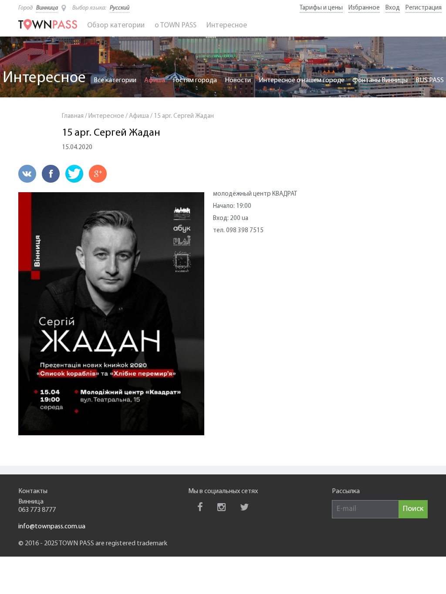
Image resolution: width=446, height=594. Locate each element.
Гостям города (195, 80)
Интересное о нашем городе (302, 80)
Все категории (115, 80)
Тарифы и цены (321, 8)
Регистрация (423, 8)
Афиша (154, 80)
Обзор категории (116, 25)
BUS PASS (430, 80)
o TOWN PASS (175, 25)
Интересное (226, 25)
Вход (392, 8)
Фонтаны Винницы (380, 80)
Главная (73, 116)
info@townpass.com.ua (51, 526)
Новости (238, 80)
